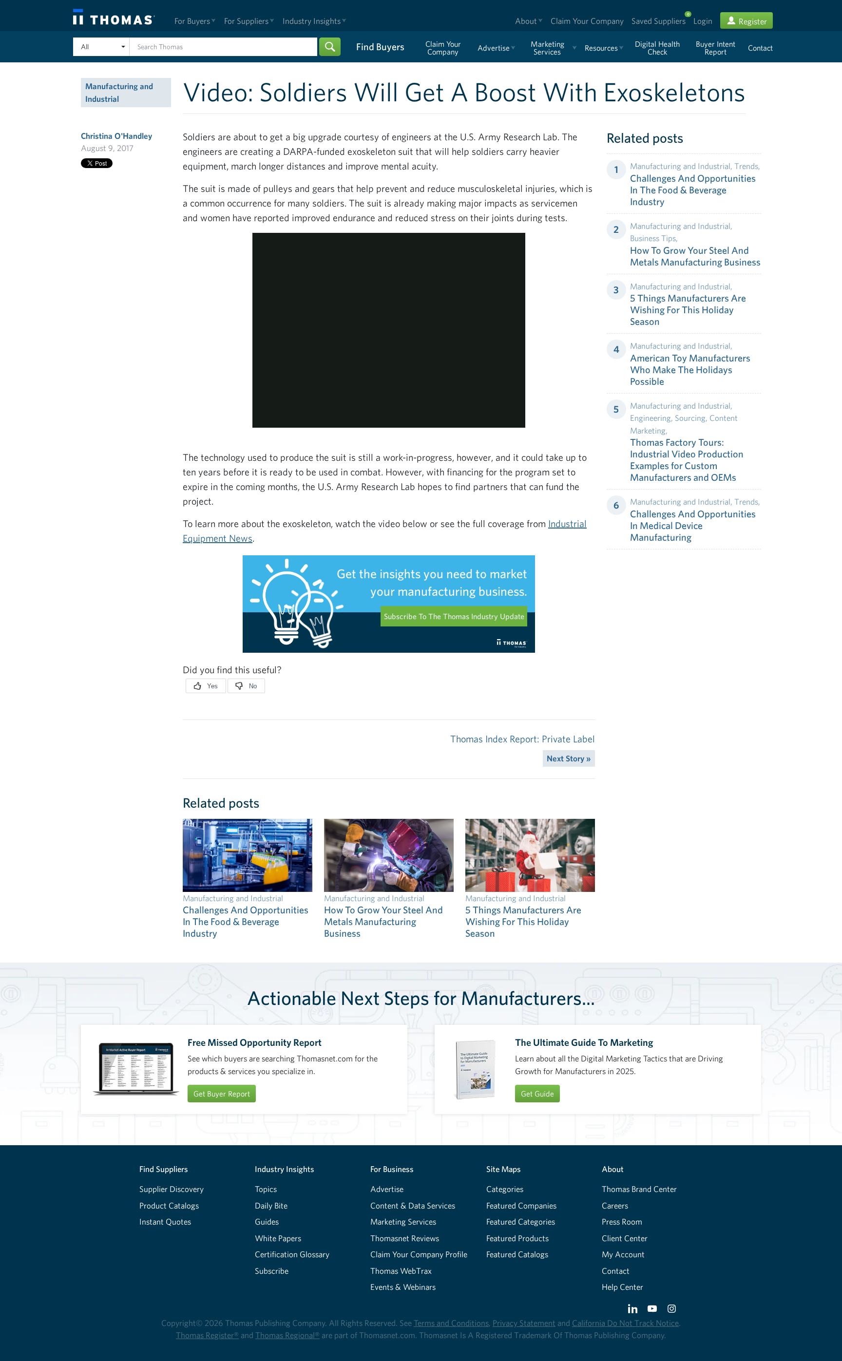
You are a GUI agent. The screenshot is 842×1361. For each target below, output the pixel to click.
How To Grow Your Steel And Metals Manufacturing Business (695, 256)
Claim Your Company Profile (418, 1254)
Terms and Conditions (451, 1322)
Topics (266, 1188)
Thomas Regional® (287, 1335)
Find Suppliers (163, 1168)
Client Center (625, 1238)
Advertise (386, 1188)
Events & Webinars (403, 1286)
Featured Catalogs (517, 1254)
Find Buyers (380, 46)
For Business (392, 1168)
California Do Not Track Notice (625, 1322)
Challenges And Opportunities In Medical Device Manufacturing (693, 525)
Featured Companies (521, 1205)
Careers (615, 1205)
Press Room (622, 1221)
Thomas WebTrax (401, 1270)
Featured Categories (520, 1221)
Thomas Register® (207, 1335)
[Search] (330, 47)
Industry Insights (284, 1168)
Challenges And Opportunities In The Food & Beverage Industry (693, 189)
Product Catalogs (169, 1205)
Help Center (622, 1286)
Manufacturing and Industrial (119, 92)
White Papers (278, 1238)
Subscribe (271, 1270)
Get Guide (537, 1093)
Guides (267, 1221)
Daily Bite (271, 1205)
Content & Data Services (412, 1205)
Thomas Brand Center (639, 1188)
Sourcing (690, 417)
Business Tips (653, 238)
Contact (616, 1270)
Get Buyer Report (221, 1093)
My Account (623, 1254)
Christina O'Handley (116, 135)
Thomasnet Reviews (404, 1238)
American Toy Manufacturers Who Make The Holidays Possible (690, 369)
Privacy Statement (524, 1322)
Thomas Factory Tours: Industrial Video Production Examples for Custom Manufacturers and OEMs (687, 459)
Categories (504, 1188)
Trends (746, 165)
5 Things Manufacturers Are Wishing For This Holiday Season (688, 309)
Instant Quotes (165, 1221)
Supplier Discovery (171, 1188)
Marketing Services (403, 1221)
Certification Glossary (292, 1254)
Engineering (650, 417)
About (613, 1168)
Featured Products (517, 1238)
